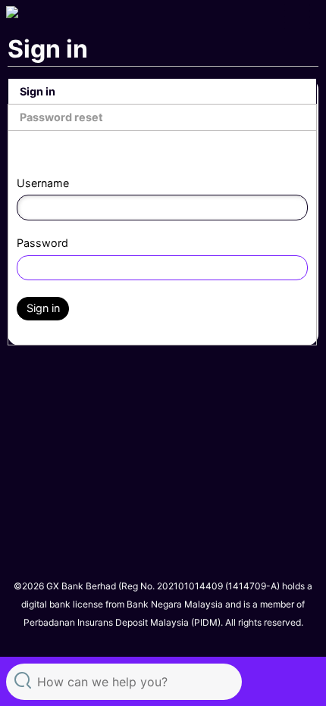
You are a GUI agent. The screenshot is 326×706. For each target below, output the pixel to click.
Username (43, 182)
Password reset (61, 117)
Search (22, 680)
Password (42, 242)
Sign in (37, 91)
